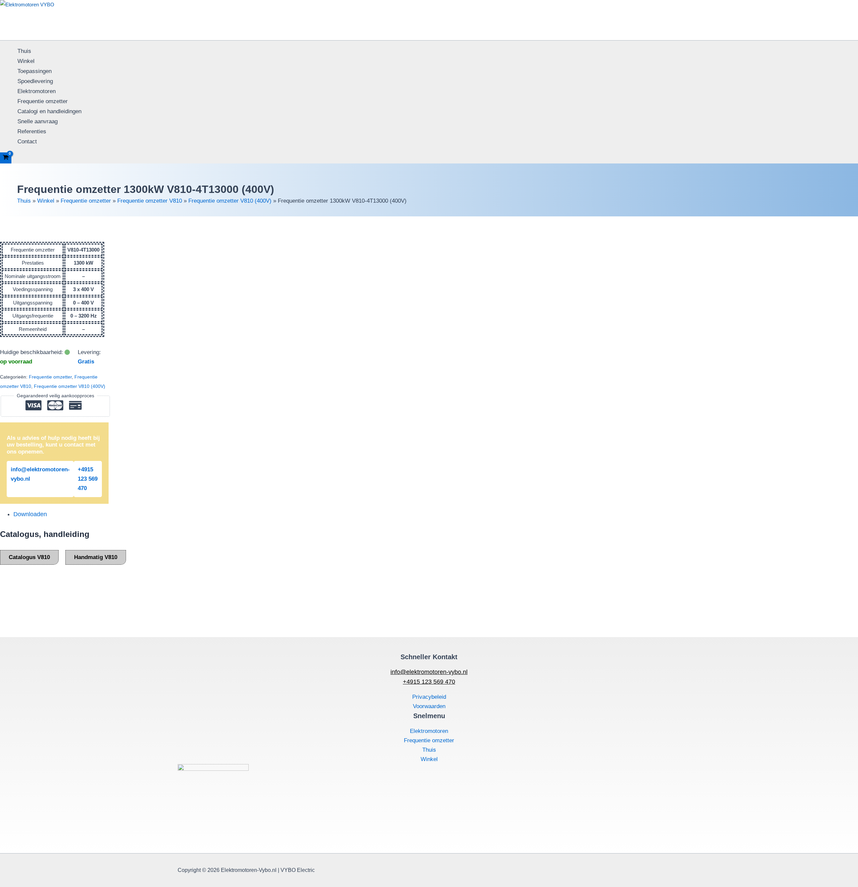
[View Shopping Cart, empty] (5, 157)
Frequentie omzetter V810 (149, 201)
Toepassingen (34, 71)
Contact (27, 141)
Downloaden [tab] (30, 514)
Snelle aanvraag (37, 121)
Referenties (31, 131)
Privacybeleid (429, 697)
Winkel (26, 61)
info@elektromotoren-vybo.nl (40, 474)
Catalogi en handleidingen (49, 111)
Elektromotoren (36, 91)
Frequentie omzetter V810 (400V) (229, 201)
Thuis (24, 51)
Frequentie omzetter (42, 101)
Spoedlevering (35, 81)
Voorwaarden (429, 706)
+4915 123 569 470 (88, 478)
